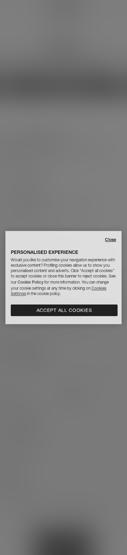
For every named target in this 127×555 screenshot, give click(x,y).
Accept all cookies (64, 310)
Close (110, 239)
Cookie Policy (30, 282)
